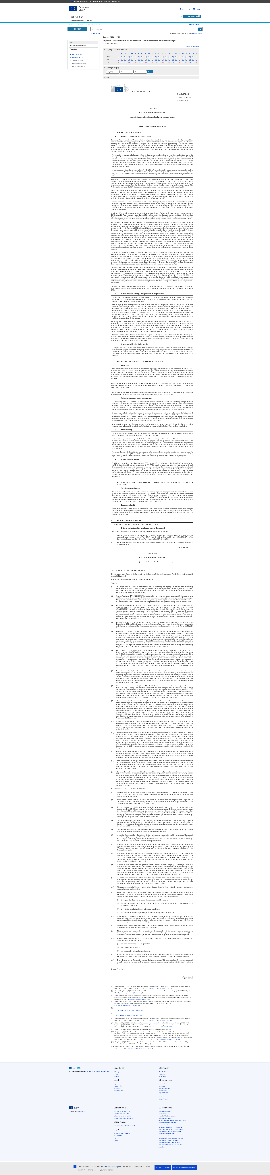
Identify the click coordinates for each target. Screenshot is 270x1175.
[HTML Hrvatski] (152, 56)
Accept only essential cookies (184, 1167)
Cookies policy (118, 1086)
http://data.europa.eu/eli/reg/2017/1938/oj (126, 1005)
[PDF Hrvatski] (152, 62)
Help (192, 24)
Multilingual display (112, 68)
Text (71, 42)
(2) (112, 991)
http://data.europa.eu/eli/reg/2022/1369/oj (130, 993)
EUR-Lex (76, 17)
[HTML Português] (179, 56)
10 (137, 768)
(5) (112, 1008)
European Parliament (165, 1111)
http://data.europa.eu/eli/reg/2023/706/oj (138, 999)
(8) (112, 1023)
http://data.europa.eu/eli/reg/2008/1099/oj (140, 1048)
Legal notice (117, 1084)
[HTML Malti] (169, 56)
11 (159, 777)
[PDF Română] (183, 62)
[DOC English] (142, 59)
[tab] (151, 49)
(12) (112, 1046)
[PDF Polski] (176, 62)
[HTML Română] (183, 56)
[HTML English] (142, 56)
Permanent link (77, 54)
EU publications (163, 1092)
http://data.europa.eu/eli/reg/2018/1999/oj (169, 1039)
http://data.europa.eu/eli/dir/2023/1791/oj (161, 988)
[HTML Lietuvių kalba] (162, 56)
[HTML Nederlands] (172, 56)
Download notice (77, 57)
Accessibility (117, 1088)
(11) (112, 1042)
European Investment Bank (167, 1134)
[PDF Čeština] (125, 62)
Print (198, 24)
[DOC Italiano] (155, 59)
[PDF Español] (122, 62)
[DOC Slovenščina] (189, 59)
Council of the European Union (167, 1116)
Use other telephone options (122, 1114)
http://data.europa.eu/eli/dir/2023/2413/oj (161, 1027)
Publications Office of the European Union (97, 1071)
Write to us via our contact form (123, 1116)
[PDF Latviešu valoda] (159, 62)
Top (107, 1055)
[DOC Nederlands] (172, 59)
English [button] (198, 9)
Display (150, 72)
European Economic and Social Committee (171, 1129)
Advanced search (196, 33)
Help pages (117, 1072)
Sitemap (116, 1076)
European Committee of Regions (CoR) (170, 1131)
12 (136, 956)
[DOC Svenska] (196, 59)
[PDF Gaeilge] (149, 62)
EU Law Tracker (163, 1099)
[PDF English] (142, 62)
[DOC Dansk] (128, 59)
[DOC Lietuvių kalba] (162, 59)
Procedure (73, 49)
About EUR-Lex (163, 1072)
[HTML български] (118, 56)
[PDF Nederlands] (172, 62)
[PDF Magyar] (166, 62)
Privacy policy (118, 1135)
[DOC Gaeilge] (149, 59)
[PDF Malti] (169, 62)
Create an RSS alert (78, 66)
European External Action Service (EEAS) (170, 1127)
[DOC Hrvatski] (152, 59)
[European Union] (74, 1107)
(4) (112, 1001)
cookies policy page (111, 1167)
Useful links (162, 1076)
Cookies (116, 1140)
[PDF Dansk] (128, 62)
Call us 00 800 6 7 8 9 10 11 (122, 1111)
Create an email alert (79, 63)
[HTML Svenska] (196, 56)
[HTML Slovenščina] (189, 56)
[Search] (200, 29)
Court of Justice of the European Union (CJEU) (172, 1120)
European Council (164, 1114)
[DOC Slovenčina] (186, 59)
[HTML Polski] (176, 56)
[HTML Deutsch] (132, 56)
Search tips (96, 33)
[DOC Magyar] (166, 59)
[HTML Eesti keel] (135, 56)
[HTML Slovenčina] (186, 56)
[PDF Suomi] (193, 62)
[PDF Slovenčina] (186, 62)
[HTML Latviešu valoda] (159, 56)
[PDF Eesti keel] (135, 62)
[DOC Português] (179, 59)
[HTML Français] (145, 56)
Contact (116, 1074)
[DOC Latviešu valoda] (159, 59)
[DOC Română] (183, 59)
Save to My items (77, 60)
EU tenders (162, 1086)
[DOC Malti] (169, 59)
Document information (78, 46)
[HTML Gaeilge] (149, 56)
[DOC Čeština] (125, 59)
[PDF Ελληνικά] (138, 62)
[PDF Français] (145, 62)
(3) (112, 995)
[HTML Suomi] (193, 56)
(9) (112, 1029)
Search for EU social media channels (124, 1126)
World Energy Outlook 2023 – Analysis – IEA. (129, 1015)
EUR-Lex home (79, 24)
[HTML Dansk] (128, 56)
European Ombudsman (165, 1136)
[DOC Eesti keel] (135, 59)
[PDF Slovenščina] (189, 62)
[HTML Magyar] (166, 56)
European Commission (165, 1118)
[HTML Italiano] (155, 56)
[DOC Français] (145, 59)
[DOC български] (118, 59)
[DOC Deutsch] (132, 59)
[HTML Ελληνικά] (138, 56)
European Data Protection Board (168, 1140)
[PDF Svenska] (196, 62)
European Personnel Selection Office (169, 1142)
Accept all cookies (163, 1167)
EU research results (164, 1088)
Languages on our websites (122, 1133)
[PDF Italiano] (155, 62)
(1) (112, 986)
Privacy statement (119, 1090)
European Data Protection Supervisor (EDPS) (172, 1138)
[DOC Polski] (176, 59)
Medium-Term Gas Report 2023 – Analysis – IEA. (130, 1010)
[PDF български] (118, 62)
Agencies (161, 1147)
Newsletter (162, 1074)
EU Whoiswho (163, 1090)
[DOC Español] (122, 59)
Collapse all (195, 46)
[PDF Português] (179, 62)
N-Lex (160, 1097)
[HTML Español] (122, 56)
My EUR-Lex (186, 9)
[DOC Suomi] (193, 59)
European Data (163, 1084)
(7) (112, 1018)
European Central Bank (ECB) (167, 1122)
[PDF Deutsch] (132, 62)
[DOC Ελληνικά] (138, 59)
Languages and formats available (117, 50)
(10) (112, 1032)
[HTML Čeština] (125, 56)
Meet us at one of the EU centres (123, 1118)
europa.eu (82, 1111)
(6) (112, 1013)
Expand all (187, 46)
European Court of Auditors (166, 1125)
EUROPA (71, 24)
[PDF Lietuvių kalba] (162, 62)
